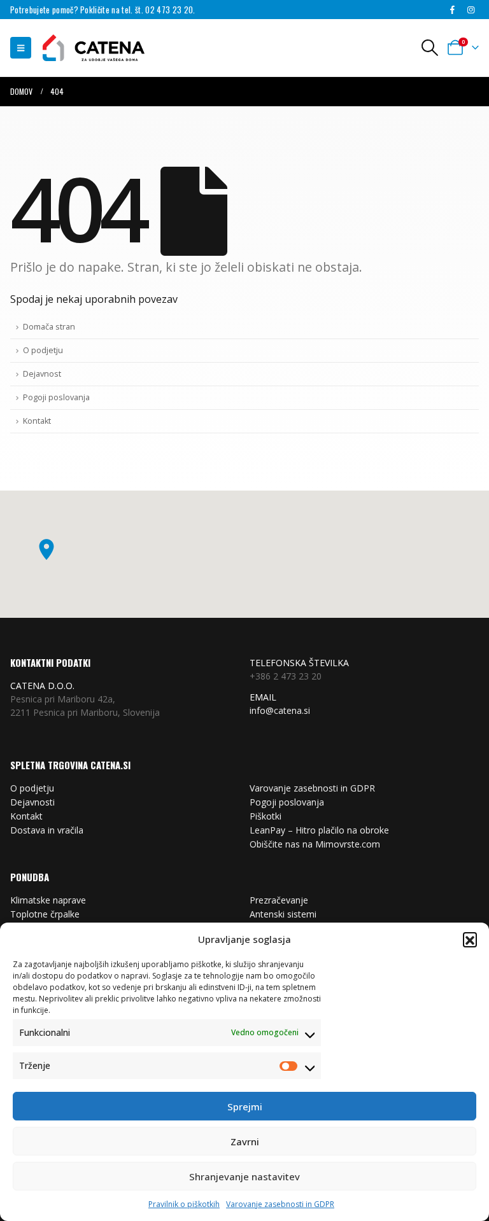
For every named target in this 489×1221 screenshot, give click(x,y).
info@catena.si (280, 710)
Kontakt (37, 420)
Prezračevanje (279, 900)
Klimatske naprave (48, 900)
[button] (470, 939)
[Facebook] (452, 10)
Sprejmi (244, 1106)
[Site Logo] (87, 48)
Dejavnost (42, 373)
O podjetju (43, 350)
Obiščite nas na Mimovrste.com (315, 844)
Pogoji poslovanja (56, 397)
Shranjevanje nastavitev (244, 1176)
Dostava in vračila (46, 830)
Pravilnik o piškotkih (184, 1204)
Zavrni (244, 1141)
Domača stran (49, 326)
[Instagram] (470, 10)
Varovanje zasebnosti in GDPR (280, 1204)
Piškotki (265, 816)
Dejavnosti (32, 802)
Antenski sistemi (283, 914)
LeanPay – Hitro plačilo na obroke (319, 830)
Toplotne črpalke (45, 914)
